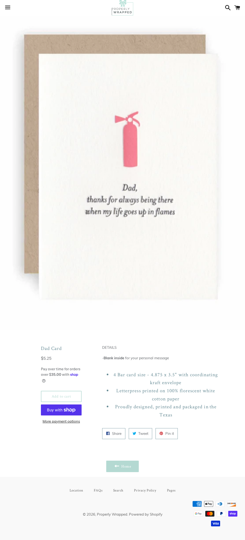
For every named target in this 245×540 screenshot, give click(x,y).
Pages (171, 490)
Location (76, 490)
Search (118, 490)
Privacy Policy (145, 490)
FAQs (98, 490)
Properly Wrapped (112, 514)
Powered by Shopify (145, 514)
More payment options (61, 421)
